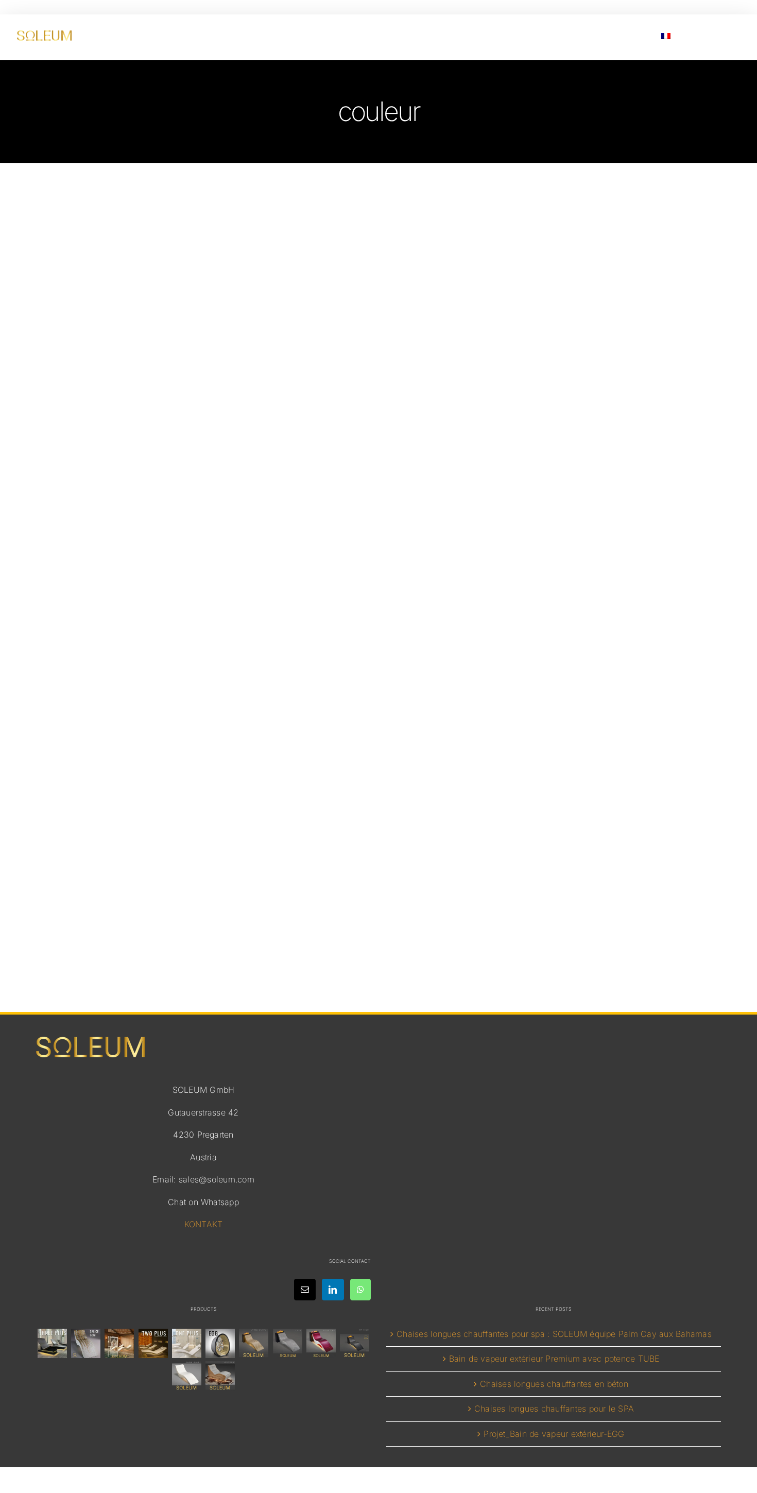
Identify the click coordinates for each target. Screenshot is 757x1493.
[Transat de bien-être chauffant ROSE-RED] (320, 1343)
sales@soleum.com (216, 1179)
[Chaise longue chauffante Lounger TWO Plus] (152, 1343)
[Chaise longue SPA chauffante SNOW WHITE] (186, 1376)
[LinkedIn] (332, 1289)
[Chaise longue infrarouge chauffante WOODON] (220, 1376)
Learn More (379, 889)
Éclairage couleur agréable (378, 811)
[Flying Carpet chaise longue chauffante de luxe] (253, 1343)
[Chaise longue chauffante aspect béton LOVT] (287, 1343)
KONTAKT (203, 1224)
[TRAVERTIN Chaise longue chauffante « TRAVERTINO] (119, 1343)
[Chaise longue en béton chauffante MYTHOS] (354, 1343)
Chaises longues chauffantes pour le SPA (554, 1408)
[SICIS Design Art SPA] (220, 1343)
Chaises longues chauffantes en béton (554, 1384)
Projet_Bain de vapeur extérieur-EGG (554, 1434)
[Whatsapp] (360, 1289)
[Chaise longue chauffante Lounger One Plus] (186, 1343)
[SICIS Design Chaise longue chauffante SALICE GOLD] (86, 1343)
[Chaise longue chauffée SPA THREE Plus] (52, 1343)
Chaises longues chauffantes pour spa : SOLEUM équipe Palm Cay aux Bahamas (554, 1334)
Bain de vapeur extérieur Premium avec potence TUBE (554, 1358)
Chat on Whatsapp (203, 1202)
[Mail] (305, 1289)
